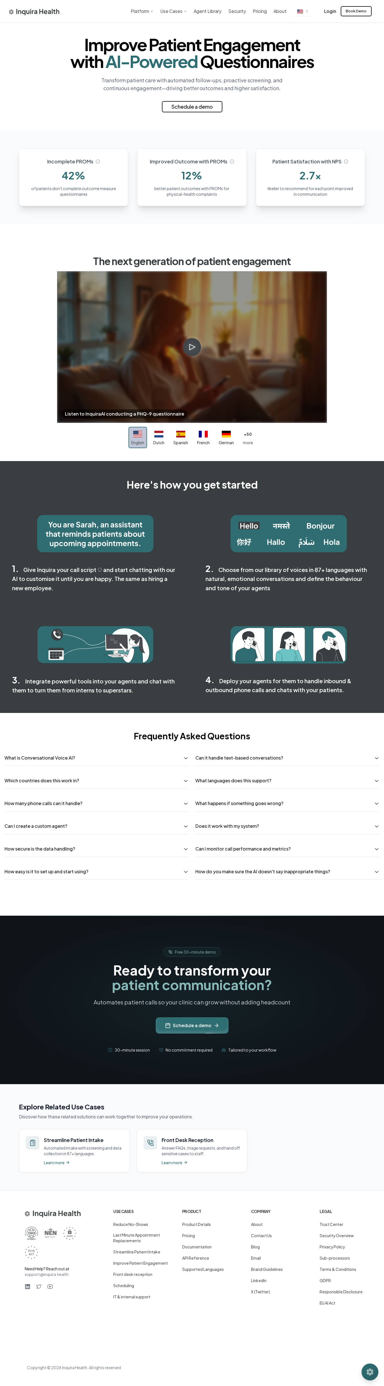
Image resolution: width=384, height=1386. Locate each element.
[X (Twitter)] (39, 1286)
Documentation (197, 1246)
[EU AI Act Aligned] (31, 1252)
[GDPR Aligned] (69, 1233)
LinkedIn (258, 1280)
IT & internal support (131, 1296)
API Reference (195, 1257)
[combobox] (303, 11)
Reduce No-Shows (130, 1224)
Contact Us (261, 1235)
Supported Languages (203, 1269)
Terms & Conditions (338, 1269)
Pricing (260, 11)
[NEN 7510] (50, 1233)
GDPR (325, 1280)
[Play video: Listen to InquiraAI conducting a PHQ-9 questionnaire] (192, 347)
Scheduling (123, 1285)
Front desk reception (132, 1274)
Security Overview (337, 1235)
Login (330, 11)
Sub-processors (335, 1257)
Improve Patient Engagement (140, 1263)
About (280, 11)
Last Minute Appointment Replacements (136, 1237)
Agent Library (208, 11)
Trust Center (331, 1224)
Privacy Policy (332, 1246)
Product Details (196, 1224)
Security (237, 11)
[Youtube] (50, 1286)
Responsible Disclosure (341, 1291)
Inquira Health (74, 1367)
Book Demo (356, 11)
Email (256, 1257)
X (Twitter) (260, 1291)
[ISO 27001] (31, 1233)
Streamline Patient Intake (136, 1251)
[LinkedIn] (27, 1286)
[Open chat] (370, 1372)
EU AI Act (327, 1302)
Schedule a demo (192, 106)
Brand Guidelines (267, 1269)
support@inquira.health (47, 1274)
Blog (255, 1246)
